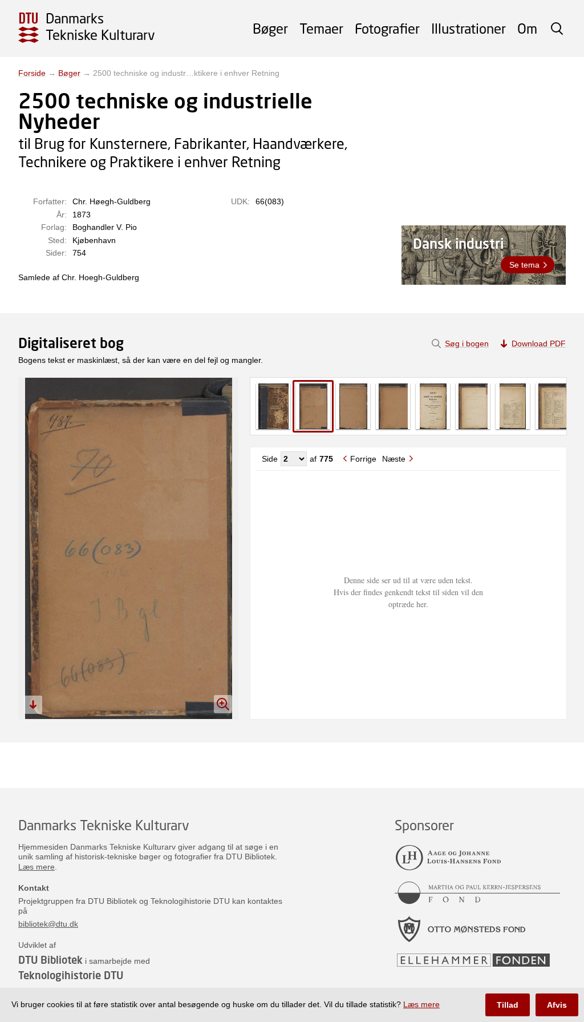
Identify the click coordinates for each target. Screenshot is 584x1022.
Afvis (557, 1004)
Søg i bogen (467, 343)
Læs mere (36, 866)
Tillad (507, 1004)
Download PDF (539, 343)
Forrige (363, 458)
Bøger (270, 28)
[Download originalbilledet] (33, 705)
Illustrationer (468, 28)
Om (527, 28)
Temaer (321, 28)
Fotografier (387, 28)
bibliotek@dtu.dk (48, 923)
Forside (32, 73)
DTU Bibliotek (50, 960)
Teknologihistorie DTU (70, 975)
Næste (393, 458)
